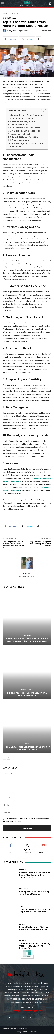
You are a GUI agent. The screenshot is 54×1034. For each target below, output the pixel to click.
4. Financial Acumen (19, 124)
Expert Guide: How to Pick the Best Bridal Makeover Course (33, 928)
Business (26, 635)
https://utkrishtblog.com (27, 576)
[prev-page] (4, 758)
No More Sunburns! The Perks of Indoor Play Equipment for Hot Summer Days (27, 639)
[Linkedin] (23, 1017)
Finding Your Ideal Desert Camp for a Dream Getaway (27, 694)
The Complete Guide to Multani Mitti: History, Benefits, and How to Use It (13, 545)
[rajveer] (5, 30)
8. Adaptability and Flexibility (24, 137)
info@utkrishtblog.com (27, 1010)
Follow (27, 844)
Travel (26, 743)
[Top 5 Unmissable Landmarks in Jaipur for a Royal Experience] (27, 726)
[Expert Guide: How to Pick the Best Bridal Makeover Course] (10, 927)
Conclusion (15, 146)
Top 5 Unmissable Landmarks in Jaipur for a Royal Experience (27, 748)
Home (5, 13)
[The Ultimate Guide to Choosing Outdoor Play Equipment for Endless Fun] (10, 944)
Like (10, 844)
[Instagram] (16, 1017)
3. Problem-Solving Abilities (23, 121)
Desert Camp (27, 689)
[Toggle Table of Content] (42, 111)
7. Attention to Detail (19, 134)
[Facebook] (9, 1017)
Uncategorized (14, 13)
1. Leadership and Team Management (27, 115)
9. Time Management (20, 140)
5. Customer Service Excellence (25, 128)
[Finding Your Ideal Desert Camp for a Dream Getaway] (27, 672)
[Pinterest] (30, 1017)
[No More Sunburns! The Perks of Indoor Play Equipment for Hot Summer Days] (27, 618)
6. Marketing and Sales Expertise (26, 131)
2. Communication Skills (21, 118)
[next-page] (8, 758)
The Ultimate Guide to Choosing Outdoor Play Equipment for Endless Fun (34, 945)
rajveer (12, 30)
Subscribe (43, 844)
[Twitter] (44, 1017)
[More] (38, 39)
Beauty (22, 924)
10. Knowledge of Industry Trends (27, 143)
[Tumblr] (37, 1017)
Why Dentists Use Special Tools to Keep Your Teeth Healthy (40, 544)
